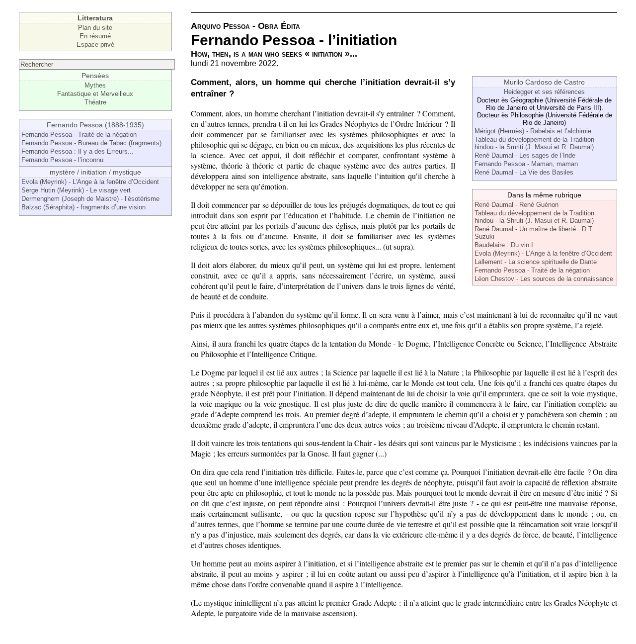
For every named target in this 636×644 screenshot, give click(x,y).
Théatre (95, 102)
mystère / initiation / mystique (95, 172)
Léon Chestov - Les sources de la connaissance (544, 278)
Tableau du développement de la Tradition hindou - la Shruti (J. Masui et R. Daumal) (534, 216)
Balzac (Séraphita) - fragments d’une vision (83, 207)
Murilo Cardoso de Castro (544, 82)
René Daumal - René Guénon (516, 204)
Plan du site (95, 27)
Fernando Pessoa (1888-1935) (95, 125)
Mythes (95, 85)
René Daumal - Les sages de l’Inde (525, 155)
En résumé (95, 36)
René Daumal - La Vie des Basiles (524, 172)
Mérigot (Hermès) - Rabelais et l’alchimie (533, 131)
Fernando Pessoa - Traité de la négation (79, 134)
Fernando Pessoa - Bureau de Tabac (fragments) (91, 143)
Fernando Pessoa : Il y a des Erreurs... (77, 151)
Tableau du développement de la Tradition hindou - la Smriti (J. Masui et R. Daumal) (534, 143)
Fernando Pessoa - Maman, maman (526, 164)
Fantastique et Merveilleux (95, 93)
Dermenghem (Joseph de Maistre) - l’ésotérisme (90, 198)
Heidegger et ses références (544, 91)
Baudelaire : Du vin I (504, 245)
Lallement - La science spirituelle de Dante (536, 262)
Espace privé (95, 44)
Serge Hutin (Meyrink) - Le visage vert (76, 190)
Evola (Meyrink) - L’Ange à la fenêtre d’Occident (90, 181)
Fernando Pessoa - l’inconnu (62, 160)
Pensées (95, 76)
